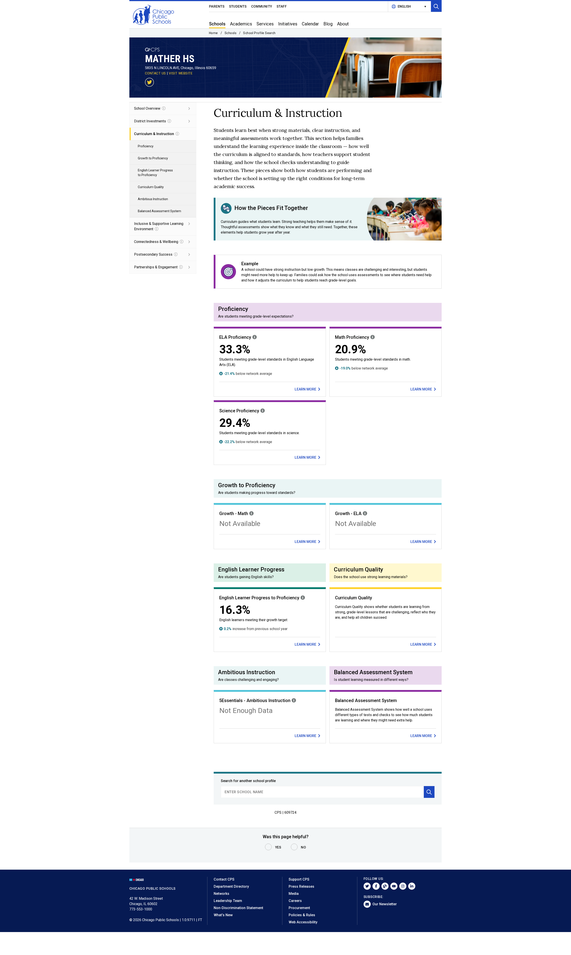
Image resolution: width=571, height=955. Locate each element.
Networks (221, 893)
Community (261, 6)
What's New (223, 915)
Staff (282, 6)
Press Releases (301, 886)
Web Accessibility (303, 922)
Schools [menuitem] (217, 24)
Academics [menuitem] (241, 24)
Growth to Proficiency (153, 158)
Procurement (299, 908)
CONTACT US (155, 73)
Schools (230, 33)
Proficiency (145, 146)
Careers (295, 901)
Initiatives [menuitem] (287, 24)
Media (294, 893)
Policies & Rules (302, 915)
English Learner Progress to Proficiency (155, 172)
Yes (278, 847)
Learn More (306, 389)
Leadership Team (228, 901)
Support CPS (299, 879)
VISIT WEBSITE (181, 73)
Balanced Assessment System (159, 211)
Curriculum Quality (151, 187)
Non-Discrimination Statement (238, 908)
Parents (217, 6)
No (303, 847)
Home (213, 33)
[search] (322, 792)
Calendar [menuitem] (310, 24)
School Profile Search (259, 33)
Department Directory (231, 886)
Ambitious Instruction (153, 199)
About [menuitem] (343, 24)
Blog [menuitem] (328, 24)
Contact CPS (224, 879)
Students (238, 6)
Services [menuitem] (265, 24)
